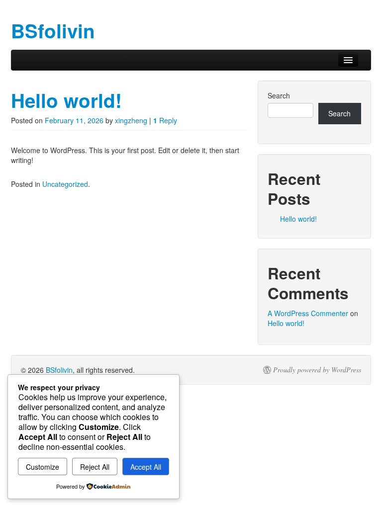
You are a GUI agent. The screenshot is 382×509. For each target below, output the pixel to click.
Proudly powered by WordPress (317, 370)
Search (279, 95)
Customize (42, 467)
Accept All (145, 467)
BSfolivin (59, 370)
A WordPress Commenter (308, 313)
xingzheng (131, 120)
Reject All (94, 467)
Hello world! (66, 100)
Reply (165, 120)
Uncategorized (65, 184)
